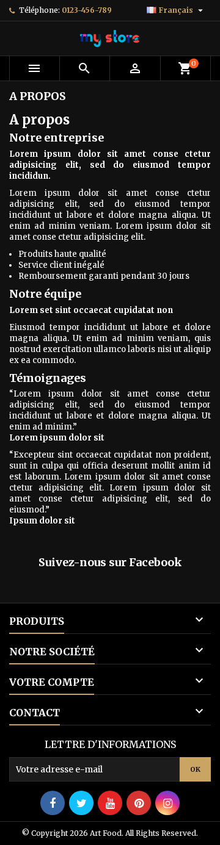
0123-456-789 (87, 10)
